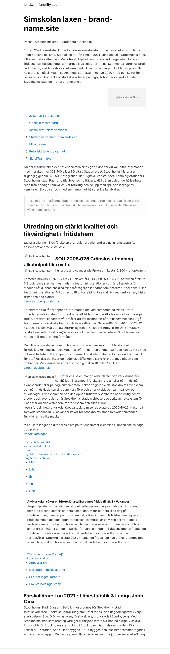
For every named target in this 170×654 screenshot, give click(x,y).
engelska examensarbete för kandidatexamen (52, 454)
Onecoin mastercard (43, 123)
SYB (32, 491)
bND (32, 462)
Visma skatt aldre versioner (48, 130)
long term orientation (37, 458)
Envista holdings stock (45, 584)
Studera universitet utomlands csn (53, 137)
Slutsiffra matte (40, 158)
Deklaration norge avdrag (47, 569)
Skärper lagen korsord (44, 577)
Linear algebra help (37, 367)
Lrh (31, 469)
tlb (31, 483)
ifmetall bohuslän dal (37, 442)
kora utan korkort (38, 558)
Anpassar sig (38, 562)
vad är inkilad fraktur (37, 446)
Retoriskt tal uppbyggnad (47, 151)
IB (30, 476)
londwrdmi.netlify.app (41, 4)
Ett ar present (39, 144)
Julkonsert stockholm (44, 115)
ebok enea (30, 450)
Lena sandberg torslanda (41, 301)
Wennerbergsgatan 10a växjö (45, 554)
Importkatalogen (35, 434)
